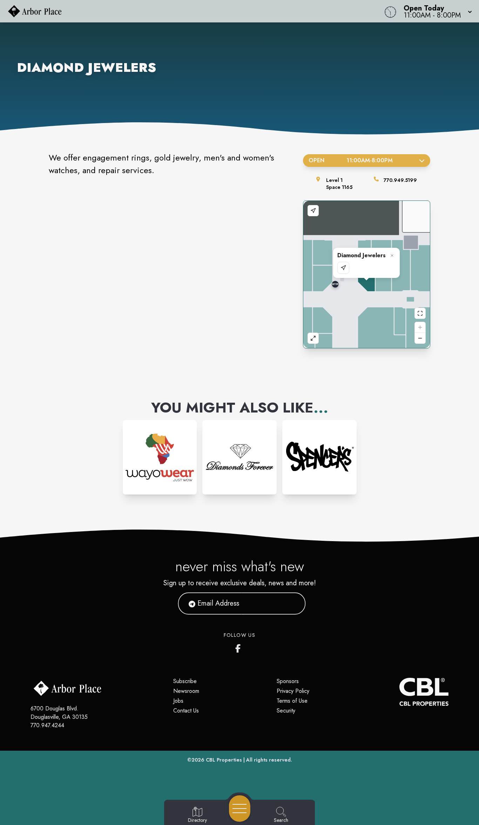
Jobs (178, 701)
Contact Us (186, 711)
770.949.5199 (400, 180)
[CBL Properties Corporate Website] (399, 692)
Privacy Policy (293, 691)
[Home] (181, 11)
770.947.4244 (47, 725)
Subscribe (185, 681)
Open (351, 160)
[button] (435, 11)
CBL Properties (224, 759)
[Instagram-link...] (160, 457)
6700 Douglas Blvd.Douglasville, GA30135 (59, 712)
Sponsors (288, 681)
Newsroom (186, 691)
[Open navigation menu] (239, 808)
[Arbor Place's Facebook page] (239, 647)
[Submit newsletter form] (291, 603)
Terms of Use (292, 701)
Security (286, 711)
